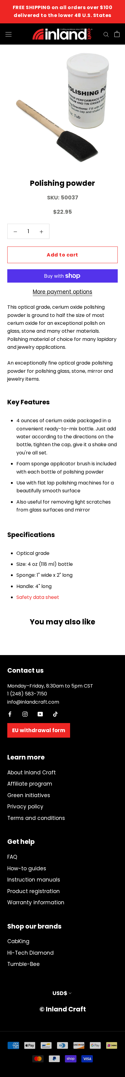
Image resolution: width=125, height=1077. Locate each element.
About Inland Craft (31, 772)
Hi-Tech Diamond (30, 952)
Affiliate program (29, 783)
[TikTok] (55, 713)
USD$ (59, 993)
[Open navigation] (8, 33)
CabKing (18, 941)
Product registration (33, 891)
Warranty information (35, 902)
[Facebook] (9, 713)
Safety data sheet (37, 597)
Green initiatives (28, 795)
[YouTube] (40, 713)
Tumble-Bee (23, 964)
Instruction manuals (33, 879)
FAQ (12, 857)
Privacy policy (25, 806)
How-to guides (26, 868)
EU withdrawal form (38, 730)
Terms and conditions (36, 818)
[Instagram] (25, 713)
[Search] (106, 34)
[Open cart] (117, 34)
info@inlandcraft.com (33, 701)
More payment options (62, 291)
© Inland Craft (62, 1009)
